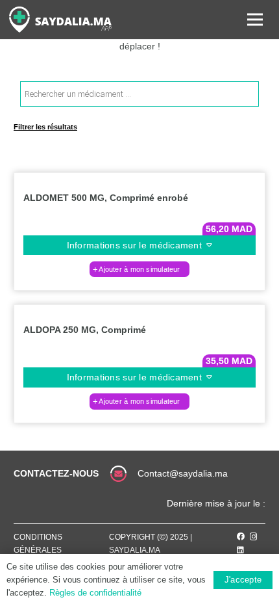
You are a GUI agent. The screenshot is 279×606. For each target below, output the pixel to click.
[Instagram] (254, 537)
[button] (139, 269)
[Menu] (255, 19)
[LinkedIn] (240, 550)
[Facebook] (241, 536)
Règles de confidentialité (95, 593)
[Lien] (60, 20)
